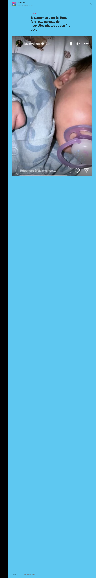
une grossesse (53, 190)
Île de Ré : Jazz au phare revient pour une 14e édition (46, 510)
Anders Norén (31, 574)
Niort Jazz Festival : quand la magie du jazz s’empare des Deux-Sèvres (51, 508)
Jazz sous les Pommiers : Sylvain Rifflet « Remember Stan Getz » (49, 506)
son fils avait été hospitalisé (44, 196)
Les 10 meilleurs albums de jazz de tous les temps (45, 512)
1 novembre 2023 (39, 517)
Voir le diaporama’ (38, 480)
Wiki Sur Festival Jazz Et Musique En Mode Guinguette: (49, 518)
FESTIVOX (21, 3)
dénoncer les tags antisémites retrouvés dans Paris (46, 233)
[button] (4, 289)
